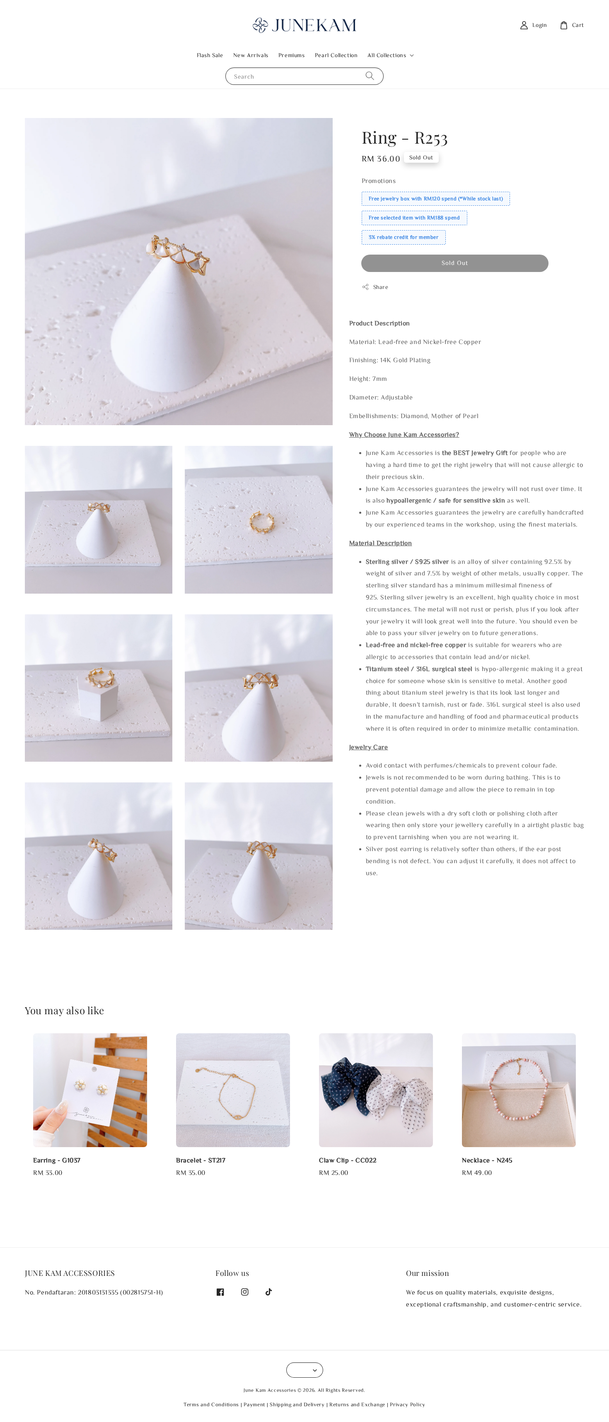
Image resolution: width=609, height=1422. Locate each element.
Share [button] (381, 287)
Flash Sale (210, 55)
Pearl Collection (336, 55)
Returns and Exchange (357, 1404)
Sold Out (455, 263)
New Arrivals (250, 55)
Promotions (379, 180)
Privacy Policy (407, 1404)
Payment (254, 1404)
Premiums (291, 55)
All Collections (386, 55)
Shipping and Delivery (297, 1404)
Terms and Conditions (211, 1404)
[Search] (370, 76)
